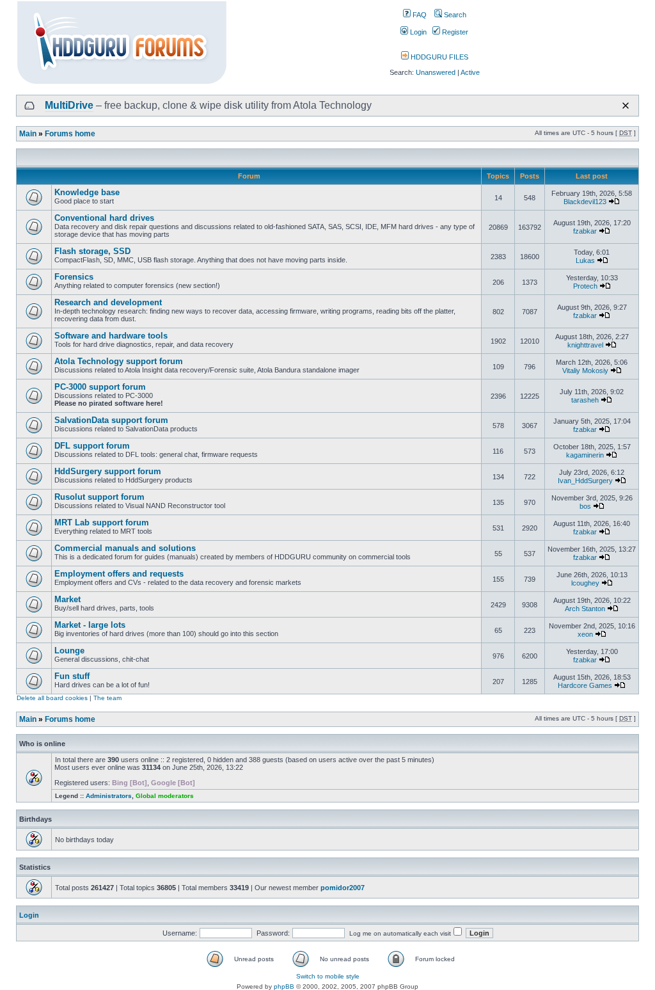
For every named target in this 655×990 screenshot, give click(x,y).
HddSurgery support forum (107, 471)
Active (470, 72)
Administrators (109, 795)
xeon (585, 634)
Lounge (69, 650)
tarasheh (585, 400)
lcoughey (585, 583)
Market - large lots (89, 625)
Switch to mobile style (327, 976)
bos (585, 506)
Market (67, 599)
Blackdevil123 (585, 201)
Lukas (585, 260)
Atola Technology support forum (118, 361)
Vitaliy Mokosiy (585, 370)
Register (454, 32)
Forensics (73, 277)
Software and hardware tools (111, 335)
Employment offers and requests (119, 574)
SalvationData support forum (111, 420)
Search (454, 15)
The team (107, 697)
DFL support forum (92, 446)
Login (417, 32)
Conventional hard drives (104, 218)
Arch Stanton (585, 608)
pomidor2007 (342, 887)
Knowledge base (87, 192)
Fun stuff (72, 676)
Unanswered (435, 72)
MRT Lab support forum (101, 522)
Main (27, 133)
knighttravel (585, 345)
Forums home (70, 133)
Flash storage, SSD (92, 251)
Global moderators (165, 795)
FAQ (419, 15)
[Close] (625, 105)
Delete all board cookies (52, 697)
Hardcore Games (585, 685)
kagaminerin (585, 455)
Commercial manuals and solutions (125, 548)
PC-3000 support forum (100, 387)
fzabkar (585, 231)
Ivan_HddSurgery (585, 480)
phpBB (284, 986)
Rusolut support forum (99, 497)
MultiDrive (69, 105)
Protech (585, 286)
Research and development (108, 302)
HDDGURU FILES (438, 57)
